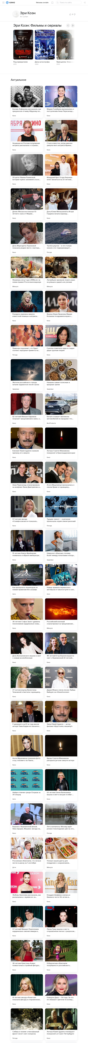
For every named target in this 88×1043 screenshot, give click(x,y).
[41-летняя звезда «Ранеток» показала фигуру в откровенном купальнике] (27, 990)
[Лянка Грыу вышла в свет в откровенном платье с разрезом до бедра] (61, 922)
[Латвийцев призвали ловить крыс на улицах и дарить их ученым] (61, 273)
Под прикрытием (20, 62)
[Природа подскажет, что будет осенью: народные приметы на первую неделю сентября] (27, 341)
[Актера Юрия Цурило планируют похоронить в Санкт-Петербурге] (61, 1024)
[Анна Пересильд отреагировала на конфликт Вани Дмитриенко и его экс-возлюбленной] (27, 478)
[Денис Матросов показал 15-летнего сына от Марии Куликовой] (27, 204)
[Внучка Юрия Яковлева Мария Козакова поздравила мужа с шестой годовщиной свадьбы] (61, 307)
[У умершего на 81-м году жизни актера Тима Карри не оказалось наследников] (27, 717)
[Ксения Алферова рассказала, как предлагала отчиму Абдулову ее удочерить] (27, 102)
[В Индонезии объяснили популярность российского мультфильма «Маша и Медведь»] (61, 956)
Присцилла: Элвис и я (65, 62)
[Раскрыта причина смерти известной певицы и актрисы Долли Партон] (27, 307)
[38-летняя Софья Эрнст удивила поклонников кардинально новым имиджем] (27, 614)
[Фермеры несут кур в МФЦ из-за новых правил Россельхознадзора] (27, 273)
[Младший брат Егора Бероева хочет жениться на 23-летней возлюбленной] (61, 170)
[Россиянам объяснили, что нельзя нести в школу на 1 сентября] (27, 854)
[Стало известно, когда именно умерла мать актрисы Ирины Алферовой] (61, 136)
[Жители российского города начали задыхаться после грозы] (27, 375)
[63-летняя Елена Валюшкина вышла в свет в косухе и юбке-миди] (61, 785)
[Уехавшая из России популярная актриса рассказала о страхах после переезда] (27, 136)
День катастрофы (42, 62)
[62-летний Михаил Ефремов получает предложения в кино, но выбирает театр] (27, 409)
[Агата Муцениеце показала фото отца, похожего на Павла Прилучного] (27, 751)
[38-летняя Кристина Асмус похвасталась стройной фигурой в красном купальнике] (27, 956)
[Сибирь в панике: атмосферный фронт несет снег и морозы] (27, 1024)
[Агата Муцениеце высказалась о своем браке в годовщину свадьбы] (61, 478)
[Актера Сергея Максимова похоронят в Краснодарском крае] (61, 444)
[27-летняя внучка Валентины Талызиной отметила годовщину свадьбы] (27, 683)
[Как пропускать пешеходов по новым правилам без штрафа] (27, 580)
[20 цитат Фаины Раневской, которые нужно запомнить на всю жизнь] (27, 170)
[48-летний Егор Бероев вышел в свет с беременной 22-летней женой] (61, 649)
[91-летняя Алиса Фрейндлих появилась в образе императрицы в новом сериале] (27, 546)
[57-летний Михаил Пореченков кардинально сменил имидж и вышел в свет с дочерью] (27, 922)
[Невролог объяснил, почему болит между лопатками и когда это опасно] (61, 546)
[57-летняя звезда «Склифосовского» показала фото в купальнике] (27, 512)
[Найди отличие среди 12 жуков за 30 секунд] (27, 785)
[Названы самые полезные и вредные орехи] (61, 375)
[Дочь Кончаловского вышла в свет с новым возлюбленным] (27, 649)
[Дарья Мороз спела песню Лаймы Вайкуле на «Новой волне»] (61, 683)
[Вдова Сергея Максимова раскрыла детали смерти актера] (61, 751)
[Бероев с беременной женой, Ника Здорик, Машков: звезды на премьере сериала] (27, 819)
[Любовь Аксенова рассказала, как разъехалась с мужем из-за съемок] (27, 888)
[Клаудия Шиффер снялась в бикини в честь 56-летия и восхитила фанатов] (61, 888)
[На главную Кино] (12, 2)
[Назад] (68, 25)
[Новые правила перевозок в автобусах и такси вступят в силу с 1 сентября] (61, 580)
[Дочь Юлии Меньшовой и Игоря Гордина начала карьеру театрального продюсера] (61, 204)
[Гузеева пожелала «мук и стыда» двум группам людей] (61, 341)
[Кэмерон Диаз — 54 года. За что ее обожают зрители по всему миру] (61, 990)
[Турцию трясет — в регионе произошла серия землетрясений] (61, 512)
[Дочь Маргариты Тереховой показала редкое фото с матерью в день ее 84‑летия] (27, 239)
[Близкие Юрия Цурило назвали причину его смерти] (27, 444)
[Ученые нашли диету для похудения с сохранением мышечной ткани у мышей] (61, 854)
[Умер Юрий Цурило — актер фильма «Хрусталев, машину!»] (61, 717)
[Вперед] (73, 25)
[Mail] (7, 2)
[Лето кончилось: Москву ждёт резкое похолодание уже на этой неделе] (61, 819)
